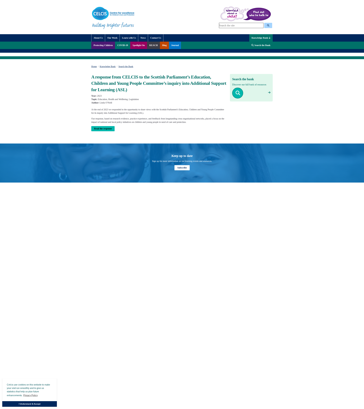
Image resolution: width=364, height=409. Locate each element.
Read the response (103, 128)
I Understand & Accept (30, 404)
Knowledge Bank (260, 38)
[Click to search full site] (268, 25)
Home (94, 66)
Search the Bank (125, 66)
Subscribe (182, 167)
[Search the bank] (269, 92)
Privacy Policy (30, 395)
